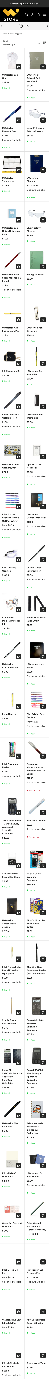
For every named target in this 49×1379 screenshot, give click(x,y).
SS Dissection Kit (11, 371)
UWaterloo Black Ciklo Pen (11, 1125)
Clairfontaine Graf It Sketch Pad (11, 1321)
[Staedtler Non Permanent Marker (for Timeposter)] (37, 953)
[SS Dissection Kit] (12, 357)
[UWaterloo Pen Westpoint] (37, 400)
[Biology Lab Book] (37, 260)
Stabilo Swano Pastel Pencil (9, 1022)
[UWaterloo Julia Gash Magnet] (12, 450)
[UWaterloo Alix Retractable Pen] (12, 313)
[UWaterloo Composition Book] (37, 500)
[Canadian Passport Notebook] (12, 1209)
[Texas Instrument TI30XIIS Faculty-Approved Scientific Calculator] (12, 806)
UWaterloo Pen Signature (35, 329)
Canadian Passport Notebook (12, 1225)
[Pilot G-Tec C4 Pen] (12, 1256)
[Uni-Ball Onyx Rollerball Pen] (37, 553)
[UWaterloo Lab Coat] (12, 61)
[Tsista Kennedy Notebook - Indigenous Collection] (37, 1109)
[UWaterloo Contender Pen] (12, 650)
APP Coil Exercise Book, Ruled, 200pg (36, 923)
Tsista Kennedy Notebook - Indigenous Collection (35, 1128)
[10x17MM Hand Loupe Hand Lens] (12, 859)
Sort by (6, 41)
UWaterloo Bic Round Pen (34, 373)
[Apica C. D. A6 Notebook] (37, 450)
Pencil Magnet (9, 714)
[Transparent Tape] (37, 1349)
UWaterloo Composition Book (36, 516)
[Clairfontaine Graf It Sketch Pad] (12, 1306)
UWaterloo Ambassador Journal (9, 923)
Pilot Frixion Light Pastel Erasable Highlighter (11, 970)
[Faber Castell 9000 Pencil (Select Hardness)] (37, 1209)
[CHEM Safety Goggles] (12, 553)
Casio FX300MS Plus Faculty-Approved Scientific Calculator (35, 1077)
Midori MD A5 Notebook (9, 1175)
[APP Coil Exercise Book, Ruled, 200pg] (37, 906)
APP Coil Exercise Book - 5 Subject (36, 1321)
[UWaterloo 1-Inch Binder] (37, 650)
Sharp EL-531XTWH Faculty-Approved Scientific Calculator (12, 1077)
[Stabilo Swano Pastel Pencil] (12, 1006)
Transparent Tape (36, 1363)
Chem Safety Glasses (34, 229)
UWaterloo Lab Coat (10, 76)
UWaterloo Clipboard (32, 180)
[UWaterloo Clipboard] (37, 164)
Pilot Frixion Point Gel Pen (36, 716)
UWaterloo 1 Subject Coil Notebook (33, 78)
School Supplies (16, 34)
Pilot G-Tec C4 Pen (10, 1271)
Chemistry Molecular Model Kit (11, 620)
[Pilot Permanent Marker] (12, 750)
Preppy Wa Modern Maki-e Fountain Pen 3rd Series (36, 769)
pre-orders (26, 3)
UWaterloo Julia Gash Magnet (10, 466)
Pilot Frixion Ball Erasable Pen (35, 1271)
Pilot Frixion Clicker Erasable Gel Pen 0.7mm (10, 517)
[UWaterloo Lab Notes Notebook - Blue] (12, 214)
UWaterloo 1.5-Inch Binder (34, 1175)
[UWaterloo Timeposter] (12, 164)
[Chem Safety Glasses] (37, 214)
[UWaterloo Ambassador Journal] (12, 906)
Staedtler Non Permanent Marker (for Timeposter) (37, 970)
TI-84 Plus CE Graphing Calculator (34, 877)
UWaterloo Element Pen (9, 130)
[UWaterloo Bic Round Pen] (37, 357)
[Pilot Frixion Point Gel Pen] (37, 700)
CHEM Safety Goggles (9, 569)
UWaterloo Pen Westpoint (35, 416)
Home (5, 34)
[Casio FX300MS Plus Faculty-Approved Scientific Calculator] (37, 1056)
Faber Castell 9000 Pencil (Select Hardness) (36, 1226)
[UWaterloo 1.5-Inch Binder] (37, 1159)
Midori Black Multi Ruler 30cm (36, 619)
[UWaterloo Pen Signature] (37, 313)
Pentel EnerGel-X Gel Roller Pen (11, 416)
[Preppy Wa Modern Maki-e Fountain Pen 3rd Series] (37, 750)
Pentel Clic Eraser (36, 820)
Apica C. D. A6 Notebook (34, 466)
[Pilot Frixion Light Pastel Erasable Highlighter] (12, 953)
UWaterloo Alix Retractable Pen (10, 329)
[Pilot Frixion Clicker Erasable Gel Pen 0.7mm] (12, 500)
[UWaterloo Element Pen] (12, 114)
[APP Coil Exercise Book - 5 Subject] (37, 1306)
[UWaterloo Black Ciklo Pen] (12, 1109)
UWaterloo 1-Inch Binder (36, 666)
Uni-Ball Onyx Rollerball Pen (34, 569)
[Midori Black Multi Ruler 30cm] (37, 603)
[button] (39, 15)
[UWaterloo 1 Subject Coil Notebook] (37, 61)
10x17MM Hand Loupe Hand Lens (11, 875)
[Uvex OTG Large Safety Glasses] (37, 114)
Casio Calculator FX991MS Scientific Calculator (35, 1025)
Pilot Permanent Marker (10, 766)
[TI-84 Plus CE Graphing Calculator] (37, 859)
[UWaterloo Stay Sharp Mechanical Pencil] (12, 260)
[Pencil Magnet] (12, 700)
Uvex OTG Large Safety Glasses (35, 130)
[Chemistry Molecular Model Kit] (12, 603)
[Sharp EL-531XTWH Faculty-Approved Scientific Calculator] (12, 1056)
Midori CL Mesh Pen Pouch (10, 1365)
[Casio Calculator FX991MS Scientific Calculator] (37, 1006)
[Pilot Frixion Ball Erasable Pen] (37, 1256)
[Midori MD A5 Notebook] (12, 1159)
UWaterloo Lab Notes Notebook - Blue (12, 231)
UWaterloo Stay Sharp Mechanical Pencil (11, 277)
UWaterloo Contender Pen (10, 666)
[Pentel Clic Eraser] (37, 806)
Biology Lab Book (36, 274)
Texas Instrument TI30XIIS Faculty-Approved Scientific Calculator (11, 827)
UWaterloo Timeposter (8, 180)
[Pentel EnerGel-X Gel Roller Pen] (12, 400)
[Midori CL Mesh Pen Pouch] (12, 1349)
